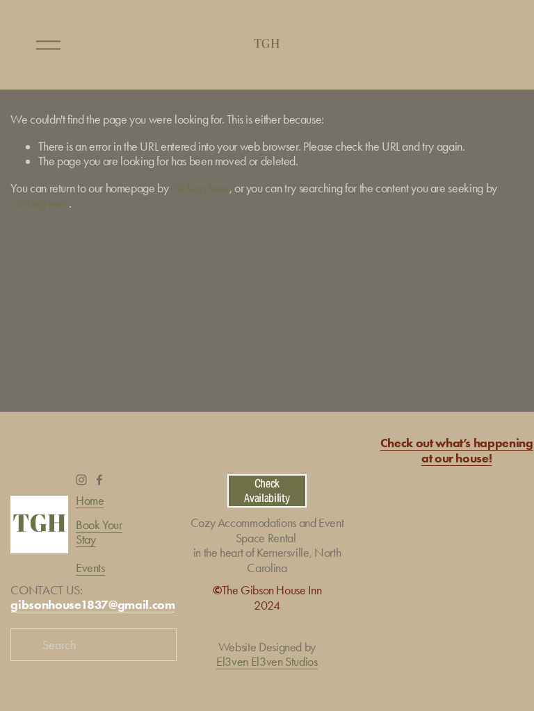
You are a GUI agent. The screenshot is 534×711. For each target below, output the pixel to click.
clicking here (200, 188)
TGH (267, 44)
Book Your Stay (99, 531)
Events (90, 567)
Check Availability (266, 490)
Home (90, 500)
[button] (398, 561)
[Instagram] (81, 479)
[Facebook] (99, 479)
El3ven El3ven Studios (267, 661)
